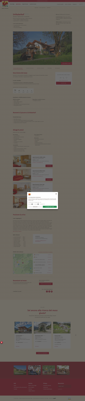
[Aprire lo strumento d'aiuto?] (1, 342)
